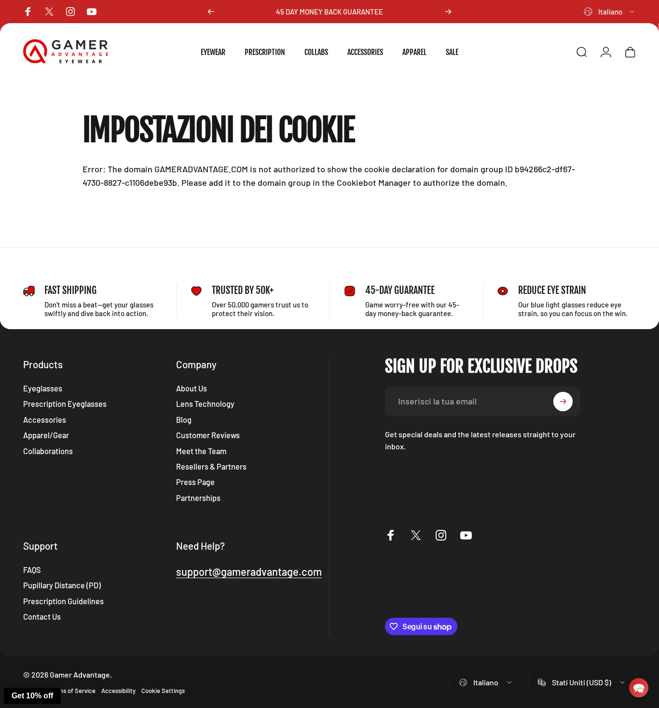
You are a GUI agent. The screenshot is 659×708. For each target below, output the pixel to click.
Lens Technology (205, 403)
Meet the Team (201, 451)
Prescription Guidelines (63, 601)
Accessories (44, 419)
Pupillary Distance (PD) (62, 585)
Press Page (195, 481)
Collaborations (48, 451)
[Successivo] (448, 11)
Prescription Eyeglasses (65, 403)
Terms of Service (72, 690)
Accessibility (118, 690)
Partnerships (198, 497)
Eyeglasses (42, 388)
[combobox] (610, 11)
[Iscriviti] (563, 401)
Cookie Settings (163, 690)
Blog (184, 419)
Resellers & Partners (211, 466)
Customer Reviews (208, 435)
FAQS (32, 569)
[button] (638, 687)
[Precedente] (210, 11)
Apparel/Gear (46, 435)
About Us (191, 388)
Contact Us (42, 616)
